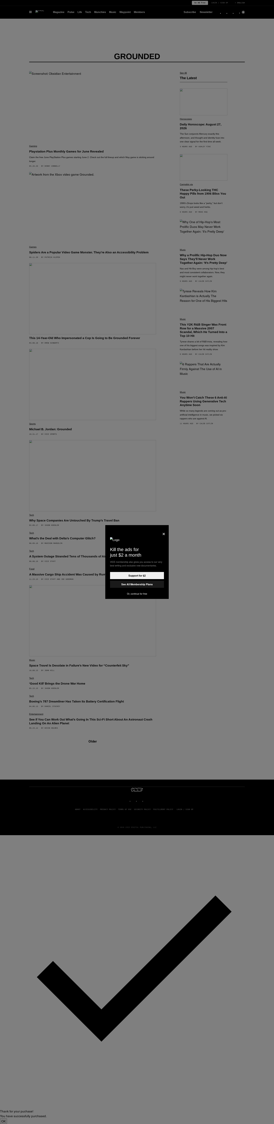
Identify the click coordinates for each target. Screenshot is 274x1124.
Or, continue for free (137, 593)
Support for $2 (137, 575)
